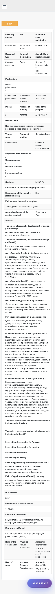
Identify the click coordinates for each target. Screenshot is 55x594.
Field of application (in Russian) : (21, 462)
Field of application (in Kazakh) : (20, 476)
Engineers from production (18, 153)
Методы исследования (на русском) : (24, 300)
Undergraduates (12, 160)
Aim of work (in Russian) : (17, 253)
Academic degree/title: (41, 543)
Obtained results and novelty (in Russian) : (25, 333)
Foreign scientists (13, 173)
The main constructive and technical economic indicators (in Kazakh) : (27, 433)
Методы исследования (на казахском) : (25, 316)
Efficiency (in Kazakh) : (16, 457)
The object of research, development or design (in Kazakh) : (27, 241)
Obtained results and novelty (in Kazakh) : (25, 378)
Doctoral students (13, 166)
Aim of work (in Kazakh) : (17, 281)
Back (9, 23)
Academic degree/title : (41, 564)
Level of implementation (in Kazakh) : (23, 447)
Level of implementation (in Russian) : (23, 442)
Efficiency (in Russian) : (16, 452)
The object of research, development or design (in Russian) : (27, 227)
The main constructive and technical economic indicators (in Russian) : (27, 422)
